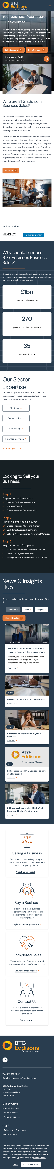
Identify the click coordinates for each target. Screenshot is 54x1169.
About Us (9, 171)
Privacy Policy (10, 1134)
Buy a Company (34, 50)
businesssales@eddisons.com (22, 1078)
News (27, 609)
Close (15, 1164)
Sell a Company (11, 50)
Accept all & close (30, 1164)
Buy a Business (10, 1112)
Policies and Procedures (14, 1130)
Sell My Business (11, 1108)
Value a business (11, 1117)
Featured (12, 609)
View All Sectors (11, 448)
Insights (40, 609)
